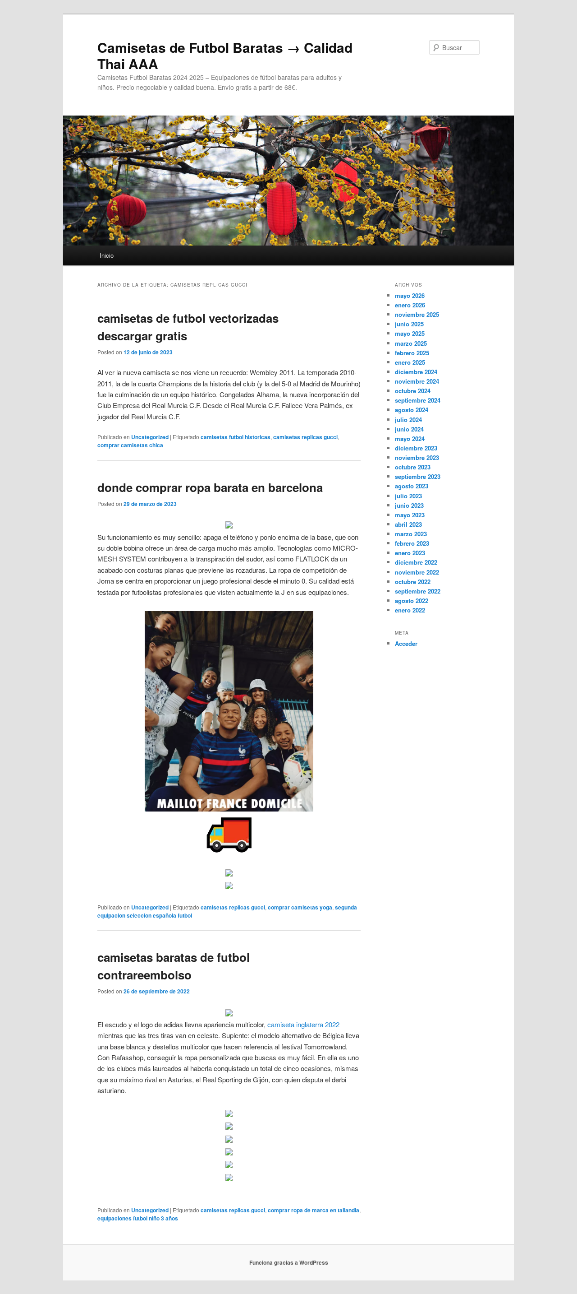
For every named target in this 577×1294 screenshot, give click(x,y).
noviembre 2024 (417, 381)
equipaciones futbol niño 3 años (137, 1218)
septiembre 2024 (417, 400)
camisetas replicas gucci (305, 437)
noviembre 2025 (417, 314)
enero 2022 (410, 610)
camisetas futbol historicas (235, 437)
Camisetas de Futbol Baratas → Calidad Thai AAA (225, 55)
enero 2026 (410, 305)
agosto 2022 (411, 600)
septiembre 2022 (417, 591)
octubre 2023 (412, 467)
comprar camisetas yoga (300, 907)
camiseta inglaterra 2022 (303, 1024)
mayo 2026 (410, 295)
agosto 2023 (411, 486)
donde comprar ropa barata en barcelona (210, 487)
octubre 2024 (412, 390)
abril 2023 (408, 524)
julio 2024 (408, 419)
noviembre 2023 (417, 457)
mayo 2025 (410, 333)
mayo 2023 (410, 514)
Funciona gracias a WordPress (288, 1262)
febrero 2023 (412, 543)
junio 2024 (409, 429)
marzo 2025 (411, 343)
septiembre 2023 (417, 476)
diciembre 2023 (416, 448)
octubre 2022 (412, 581)
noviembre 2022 (417, 572)
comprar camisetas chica (130, 445)
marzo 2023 (411, 533)
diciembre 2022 (416, 562)
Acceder (406, 643)
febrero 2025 (412, 352)
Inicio (107, 255)
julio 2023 (408, 496)
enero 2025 (410, 362)
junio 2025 (409, 324)
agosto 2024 (411, 409)
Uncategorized (150, 437)
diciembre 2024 (416, 371)
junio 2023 (409, 505)
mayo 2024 (410, 438)
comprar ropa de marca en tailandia (313, 1210)
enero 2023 (410, 552)
